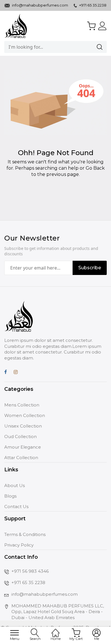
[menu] (14, 632)
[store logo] (15, 26)
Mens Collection (21, 405)
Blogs (10, 496)
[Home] (55, 629)
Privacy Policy (19, 545)
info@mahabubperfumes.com (40, 5)
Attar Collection (21, 457)
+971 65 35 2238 (92, 5)
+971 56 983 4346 (30, 571)
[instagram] (16, 372)
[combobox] (41, 47)
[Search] (92, 47)
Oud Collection (20, 436)
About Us (14, 485)
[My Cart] (91, 26)
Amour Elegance (22, 447)
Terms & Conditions (25, 534)
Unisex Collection (23, 426)
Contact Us (16, 506)
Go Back (95, 168)
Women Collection (24, 415)
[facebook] (5, 372)
